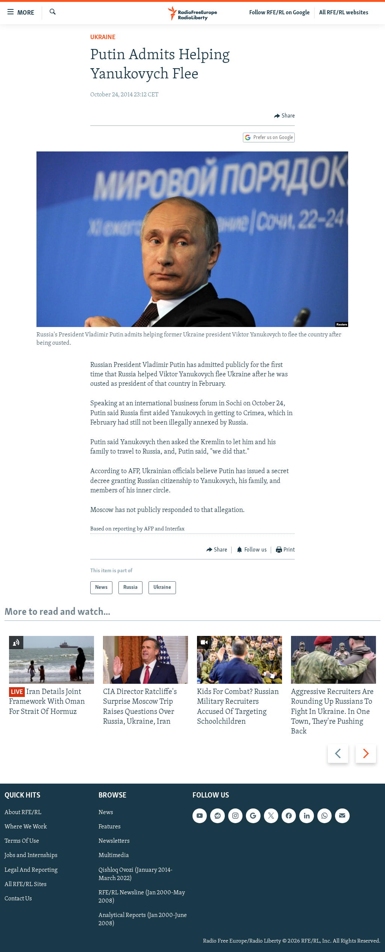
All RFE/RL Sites (26, 885)
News (106, 813)
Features (110, 827)
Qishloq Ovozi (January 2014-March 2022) (136, 874)
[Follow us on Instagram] (235, 816)
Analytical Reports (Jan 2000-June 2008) (143, 919)
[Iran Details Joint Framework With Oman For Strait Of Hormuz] (51, 660)
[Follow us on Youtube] (199, 816)
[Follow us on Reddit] (217, 816)
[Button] (284, 116)
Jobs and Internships (31, 856)
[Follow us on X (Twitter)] (271, 816)
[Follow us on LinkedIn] (306, 816)
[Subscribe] (342, 816)
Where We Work (26, 827)
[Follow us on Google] (253, 816)
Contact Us (18, 899)
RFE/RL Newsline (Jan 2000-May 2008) (142, 897)
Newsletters (114, 842)
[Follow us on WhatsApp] (324, 816)
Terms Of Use (22, 842)
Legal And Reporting (31, 870)
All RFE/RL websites (343, 13)
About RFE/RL (23, 813)
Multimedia (114, 856)
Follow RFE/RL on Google (279, 13)
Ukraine (102, 37)
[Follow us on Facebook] (289, 816)
